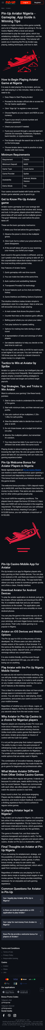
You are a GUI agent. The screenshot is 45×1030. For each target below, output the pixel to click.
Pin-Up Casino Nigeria (32, 470)
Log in (25, 2)
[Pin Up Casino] (10, 2)
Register (37, 2)
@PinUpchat (5, 1002)
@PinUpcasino (6, 1008)
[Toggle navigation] (2, 2)
